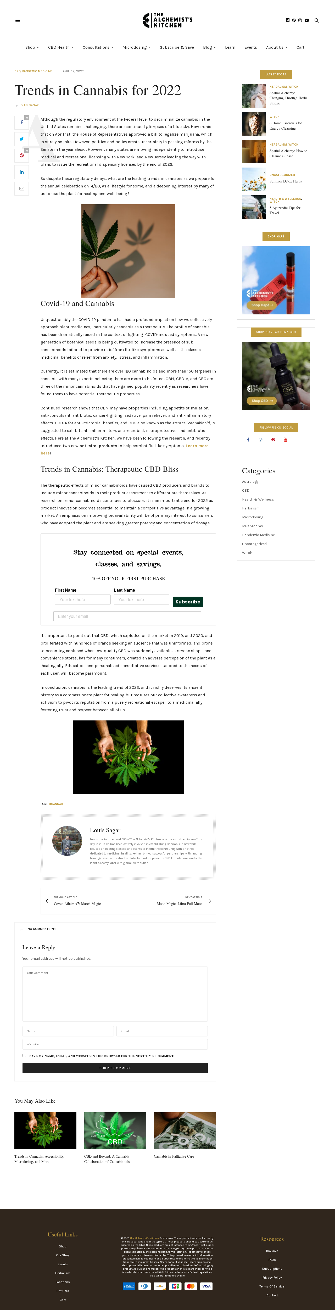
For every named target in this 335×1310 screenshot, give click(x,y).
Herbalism (278, 86)
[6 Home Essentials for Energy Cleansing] (256, 124)
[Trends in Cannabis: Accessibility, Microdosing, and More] (45, 1130)
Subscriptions (272, 1268)
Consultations (96, 47)
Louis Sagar (29, 105)
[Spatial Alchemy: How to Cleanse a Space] (256, 151)
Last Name (124, 590)
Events (250, 47)
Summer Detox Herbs (286, 181)
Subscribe (188, 601)
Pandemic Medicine (37, 71)
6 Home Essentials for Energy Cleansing (286, 125)
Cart (300, 47)
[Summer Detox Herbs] (256, 179)
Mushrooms (252, 526)
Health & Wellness (285, 198)
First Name (65, 590)
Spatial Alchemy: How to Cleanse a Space (288, 153)
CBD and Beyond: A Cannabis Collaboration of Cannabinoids (107, 1159)
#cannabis (57, 804)
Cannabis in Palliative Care (174, 1156)
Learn (230, 47)
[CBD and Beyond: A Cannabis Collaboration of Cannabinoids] (115, 1130)
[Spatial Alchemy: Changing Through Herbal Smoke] (256, 96)
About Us (274, 47)
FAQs (272, 1260)
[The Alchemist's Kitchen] (167, 20)
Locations (63, 1282)
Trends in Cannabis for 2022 (97, 89)
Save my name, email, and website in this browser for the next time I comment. (102, 1056)
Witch (293, 86)
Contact (272, 1295)
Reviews (272, 1251)
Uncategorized (282, 175)
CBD (17, 71)
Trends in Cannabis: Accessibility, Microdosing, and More (39, 1159)
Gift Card (63, 1291)
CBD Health (59, 47)
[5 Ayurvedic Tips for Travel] (256, 207)
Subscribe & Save (177, 47)
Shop (30, 47)
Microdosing (134, 47)
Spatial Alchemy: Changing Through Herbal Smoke (289, 98)
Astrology (250, 481)
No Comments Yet (42, 929)
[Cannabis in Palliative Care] (185, 1130)
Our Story (63, 1255)
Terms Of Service (272, 1286)
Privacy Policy (272, 1277)
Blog (207, 47)
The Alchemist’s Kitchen (144, 1238)
